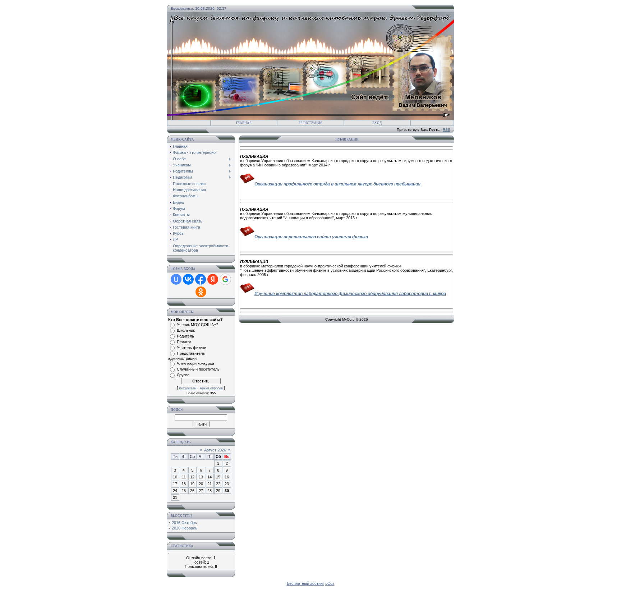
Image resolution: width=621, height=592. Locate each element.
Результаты (187, 388)
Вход (377, 123)
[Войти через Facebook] (200, 279)
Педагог (184, 342)
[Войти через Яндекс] (212, 279)
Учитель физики (191, 347)
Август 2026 (215, 450)
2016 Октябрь (184, 522)
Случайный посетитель (198, 369)
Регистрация (310, 123)
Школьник (186, 330)
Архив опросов (211, 388)
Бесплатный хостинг (305, 583)
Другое (183, 375)
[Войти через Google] (225, 279)
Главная (244, 123)
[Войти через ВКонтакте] (188, 279)
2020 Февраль (184, 528)
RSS (446, 130)
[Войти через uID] (176, 279)
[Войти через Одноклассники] (201, 291)
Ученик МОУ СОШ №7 (197, 324)
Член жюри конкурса (195, 363)
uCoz (330, 583)
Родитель (185, 336)
